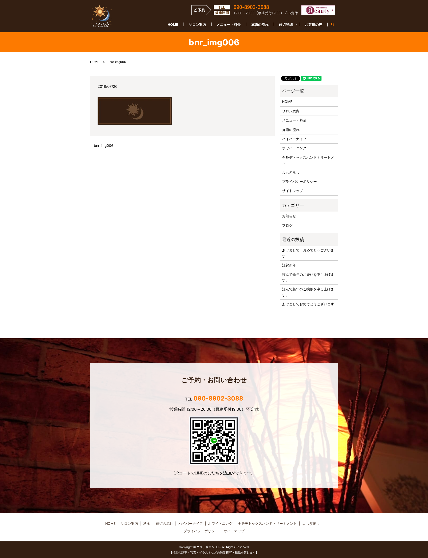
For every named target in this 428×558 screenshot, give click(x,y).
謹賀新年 (289, 265)
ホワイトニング (294, 148)
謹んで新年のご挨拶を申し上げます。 (308, 292)
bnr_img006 (103, 145)
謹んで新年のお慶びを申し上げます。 (308, 277)
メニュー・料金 (228, 24)
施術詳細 (286, 24)
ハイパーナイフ (294, 139)
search (335, 25)
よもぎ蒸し (290, 172)
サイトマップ (292, 190)
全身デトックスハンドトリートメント (308, 160)
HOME (173, 24)
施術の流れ (259, 24)
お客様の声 (313, 24)
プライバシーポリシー (299, 181)
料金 (146, 523)
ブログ (287, 225)
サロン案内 (197, 24)
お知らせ (289, 216)
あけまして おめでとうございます (308, 253)
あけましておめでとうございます (308, 304)
